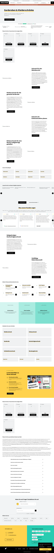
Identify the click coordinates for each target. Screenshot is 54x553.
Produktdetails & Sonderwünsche (7, 520)
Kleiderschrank (24, 455)
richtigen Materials (37, 262)
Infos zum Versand (40, 539)
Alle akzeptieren (45, 549)
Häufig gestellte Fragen (33, 518)
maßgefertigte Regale (13, 444)
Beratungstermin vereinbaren (33, 202)
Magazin (46, 518)
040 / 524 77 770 (11, 532)
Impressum (24, 548)
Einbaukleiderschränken (36, 442)
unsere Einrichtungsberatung (38, 127)
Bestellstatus (12, 518)
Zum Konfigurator (35, 87)
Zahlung (26, 520)
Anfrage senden (35, 135)
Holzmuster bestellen (26, 285)
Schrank (13, 452)
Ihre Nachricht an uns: (19, 508)
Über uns (16, 520)
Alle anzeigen (31, 520)
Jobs (27, 548)
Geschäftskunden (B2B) (25, 518)
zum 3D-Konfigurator (9, 19)
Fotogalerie (18, 518)
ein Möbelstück (43, 82)
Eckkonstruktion (37, 122)
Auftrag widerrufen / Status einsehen (33, 548)
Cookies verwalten (49, 546)
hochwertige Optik (38, 78)
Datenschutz (19, 548)
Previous (1, 193)
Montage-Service (9, 292)
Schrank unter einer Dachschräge (11, 239)
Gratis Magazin (42, 285)
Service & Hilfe (36, 542)
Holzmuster (41, 518)
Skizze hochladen (42, 292)
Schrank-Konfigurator (14, 447)
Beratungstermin (6, 518)
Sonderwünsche (25, 292)
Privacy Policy (28, 513)
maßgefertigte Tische (27, 444)
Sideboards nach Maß (18, 444)
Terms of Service (32, 513)
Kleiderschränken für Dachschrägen (24, 442)
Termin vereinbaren (9, 539)
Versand (21, 520)
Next (53, 193)
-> (35, 510)
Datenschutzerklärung (41, 546)
